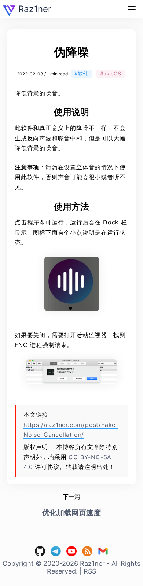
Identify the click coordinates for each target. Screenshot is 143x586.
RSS (90, 571)
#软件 (81, 73)
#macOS (110, 73)
